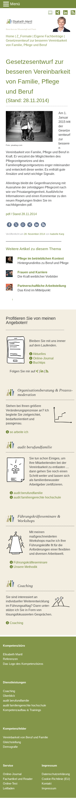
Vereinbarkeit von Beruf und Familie (25, 737)
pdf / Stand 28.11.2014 (21, 214)
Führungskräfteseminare (30, 562)
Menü (15, 4)
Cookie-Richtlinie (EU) (56, 778)
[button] (9, 224)
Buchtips (38, 362)
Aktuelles (39, 354)
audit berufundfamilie (28, 493)
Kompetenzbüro (14, 645)
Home (10, 36)
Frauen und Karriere (32, 272)
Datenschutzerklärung (56, 774)
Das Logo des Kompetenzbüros (23, 663)
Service (8, 765)
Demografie (10, 746)
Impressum (49, 765)
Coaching (16, 623)
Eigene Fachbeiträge (48, 36)
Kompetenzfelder (14, 728)
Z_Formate (24, 36)
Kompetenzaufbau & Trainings (22, 710)
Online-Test (10, 783)
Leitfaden (8, 788)
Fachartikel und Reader (18, 778)
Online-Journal (43, 358)
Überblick (9, 695)
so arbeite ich (18, 432)
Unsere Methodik (25, 566)
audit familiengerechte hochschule (37, 497)
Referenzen (10, 659)
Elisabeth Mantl (12, 654)
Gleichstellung (12, 742)
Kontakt (46, 783)
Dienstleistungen (14, 682)
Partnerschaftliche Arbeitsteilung (42, 285)
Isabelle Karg (57, 234)
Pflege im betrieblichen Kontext (41, 258)
